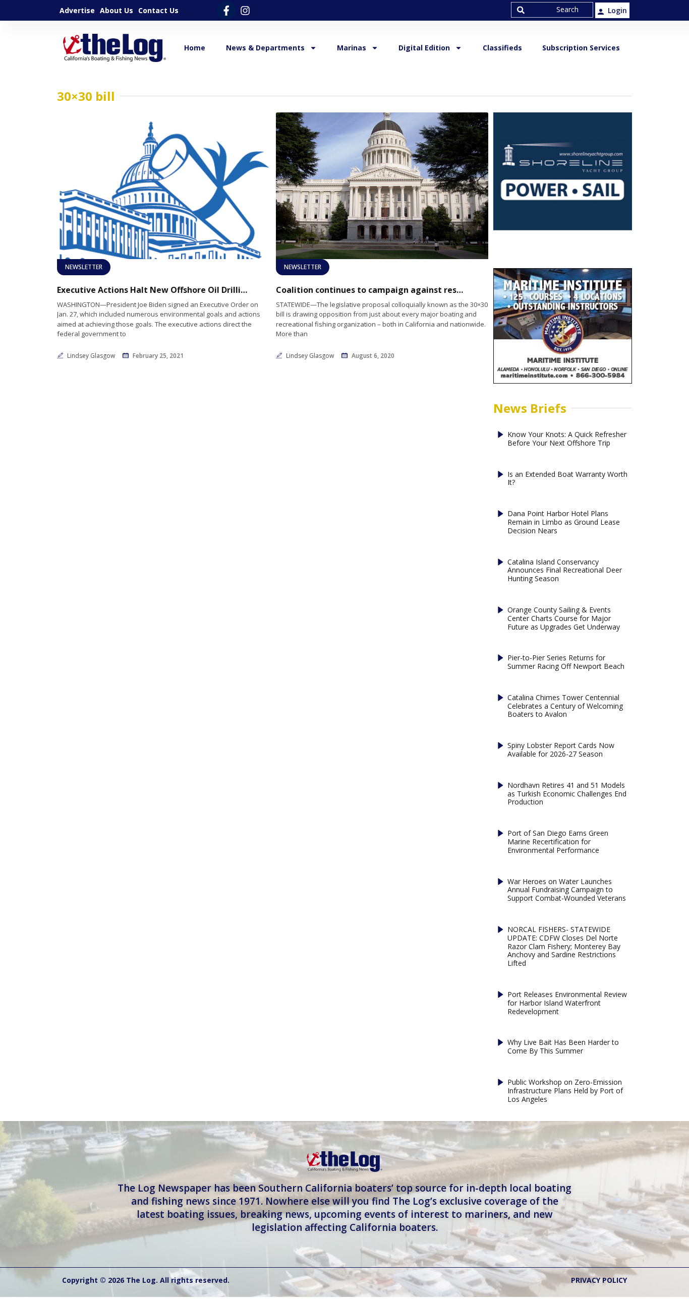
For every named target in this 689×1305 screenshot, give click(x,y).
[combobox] (552, 10)
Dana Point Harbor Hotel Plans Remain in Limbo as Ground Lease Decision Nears (563, 522)
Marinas (351, 47)
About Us (116, 10)
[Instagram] (245, 10)
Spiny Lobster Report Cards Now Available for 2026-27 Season (560, 750)
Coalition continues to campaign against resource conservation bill (372, 290)
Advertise (77, 10)
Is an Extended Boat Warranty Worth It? (567, 478)
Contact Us (158, 10)
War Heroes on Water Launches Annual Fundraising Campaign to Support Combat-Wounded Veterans (566, 890)
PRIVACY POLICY (599, 1280)
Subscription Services (581, 47)
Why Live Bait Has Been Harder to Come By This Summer (563, 1046)
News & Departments (265, 47)
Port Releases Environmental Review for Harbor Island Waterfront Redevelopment (567, 1003)
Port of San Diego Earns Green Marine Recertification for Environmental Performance (557, 841)
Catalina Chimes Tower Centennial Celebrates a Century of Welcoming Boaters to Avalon (565, 706)
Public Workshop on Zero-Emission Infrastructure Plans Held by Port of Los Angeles (565, 1090)
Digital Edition (424, 47)
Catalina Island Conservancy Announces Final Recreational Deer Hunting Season (564, 570)
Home (194, 47)
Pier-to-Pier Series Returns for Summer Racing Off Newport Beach (565, 662)
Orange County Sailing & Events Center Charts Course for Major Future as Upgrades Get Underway (563, 618)
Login (617, 10)
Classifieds (502, 47)
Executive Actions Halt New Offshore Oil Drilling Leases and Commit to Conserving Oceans (153, 290)
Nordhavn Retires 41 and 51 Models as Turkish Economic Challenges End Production (566, 793)
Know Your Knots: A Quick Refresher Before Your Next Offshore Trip (566, 439)
